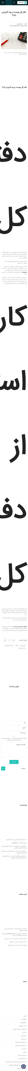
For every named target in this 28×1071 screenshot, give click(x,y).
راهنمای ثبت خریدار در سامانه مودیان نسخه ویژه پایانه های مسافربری (14, 852)
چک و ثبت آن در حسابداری (11, 939)
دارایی (24, 1052)
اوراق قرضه (23, 1022)
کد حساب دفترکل (22, 648)
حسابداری (25, 52)
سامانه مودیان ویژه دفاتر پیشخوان (17, 1065)
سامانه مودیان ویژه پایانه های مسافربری (16, 1062)
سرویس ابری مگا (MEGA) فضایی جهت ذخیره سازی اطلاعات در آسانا (14, 934)
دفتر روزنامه (23, 645)
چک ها (24, 1032)
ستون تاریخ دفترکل (9, 645)
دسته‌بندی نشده (22, 1055)
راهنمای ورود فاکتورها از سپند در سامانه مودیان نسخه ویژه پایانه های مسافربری (14, 857)
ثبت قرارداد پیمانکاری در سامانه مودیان (16, 840)
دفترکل (16, 645)
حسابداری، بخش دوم (20, 1045)
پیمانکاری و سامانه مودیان (19, 1029)
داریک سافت (21, 54)
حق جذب (23, 1049)
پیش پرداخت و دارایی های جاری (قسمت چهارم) (15, 929)
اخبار (25, 1016)
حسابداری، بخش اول (17, 52)
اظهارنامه (24, 1019)
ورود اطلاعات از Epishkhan (19, 843)
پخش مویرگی (22, 1026)
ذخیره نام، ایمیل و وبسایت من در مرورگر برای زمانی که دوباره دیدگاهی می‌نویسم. (14, 739)
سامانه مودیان (22, 1059)
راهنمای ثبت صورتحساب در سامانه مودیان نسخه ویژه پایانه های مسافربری (14, 847)
